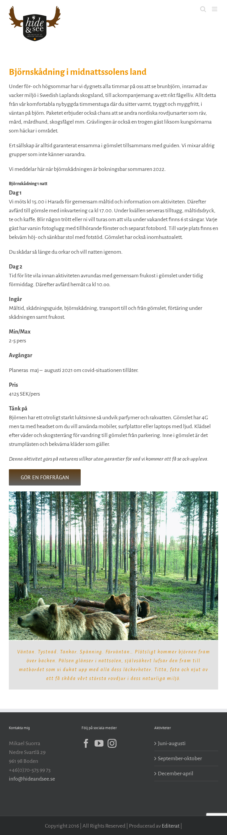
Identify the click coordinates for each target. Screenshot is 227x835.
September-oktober (180, 758)
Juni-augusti (172, 743)
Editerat (170, 826)
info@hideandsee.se (32, 779)
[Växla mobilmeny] (215, 9)
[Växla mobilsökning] (203, 9)
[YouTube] (99, 743)
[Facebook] (86, 743)
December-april (175, 773)
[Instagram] (112, 743)
